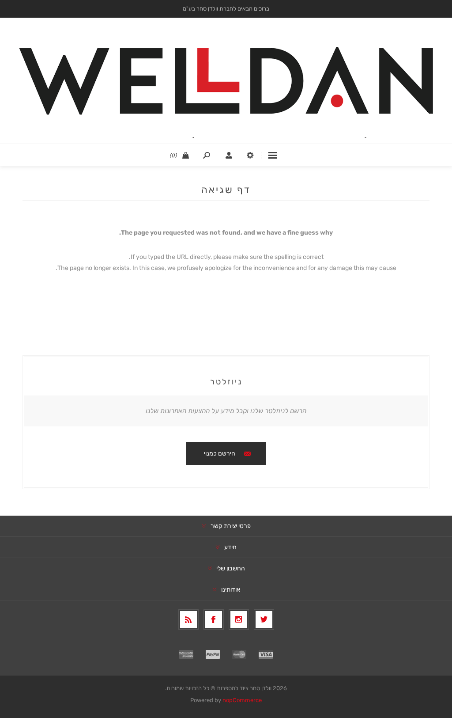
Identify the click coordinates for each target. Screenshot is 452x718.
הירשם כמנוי (219, 453)
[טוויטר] (264, 619)
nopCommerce (242, 700)
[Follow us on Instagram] (238, 619)
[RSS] (188, 619)
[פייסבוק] (213, 619)
